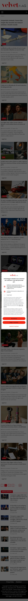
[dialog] (14, 300)
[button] (14, 295)
